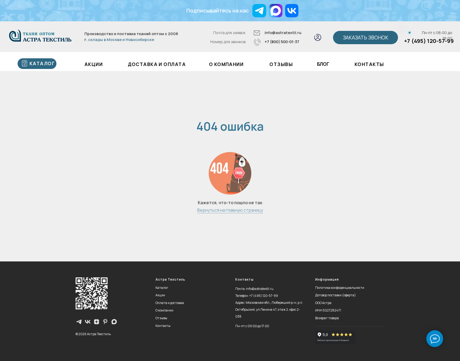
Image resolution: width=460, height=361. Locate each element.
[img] (275, 10)
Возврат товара (327, 318)
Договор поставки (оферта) (335, 295)
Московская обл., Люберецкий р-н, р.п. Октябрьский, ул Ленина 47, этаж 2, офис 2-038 (269, 309)
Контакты (369, 64)
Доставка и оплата (157, 64)
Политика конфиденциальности (339, 287)
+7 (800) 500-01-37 (282, 41)
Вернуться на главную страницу (230, 210)
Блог (323, 64)
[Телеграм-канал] (79, 321)
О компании (226, 64)
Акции (160, 295)
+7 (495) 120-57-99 (429, 40)
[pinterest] (105, 321)
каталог (42, 63)
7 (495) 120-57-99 (264, 295)
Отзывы (281, 64)
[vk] (87, 321)
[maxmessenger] (114, 321)
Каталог (161, 287)
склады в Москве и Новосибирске (121, 39)
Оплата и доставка (169, 303)
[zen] (96, 321)
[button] (365, 37)
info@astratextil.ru (283, 32)
